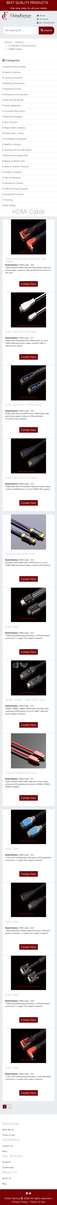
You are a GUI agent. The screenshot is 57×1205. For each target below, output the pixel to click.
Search (47, 30)
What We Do (8, 1129)
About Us (6, 1178)
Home (42, 15)
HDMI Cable (15, 49)
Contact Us (7, 1146)
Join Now (43, 19)
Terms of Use (8, 1135)
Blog (4, 1183)
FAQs (4, 1151)
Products (6, 1162)
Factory (19, 42)
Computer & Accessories (22, 45)
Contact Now (28, 283)
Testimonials (8, 1167)
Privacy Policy (20, 1201)
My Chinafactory (46, 22)
